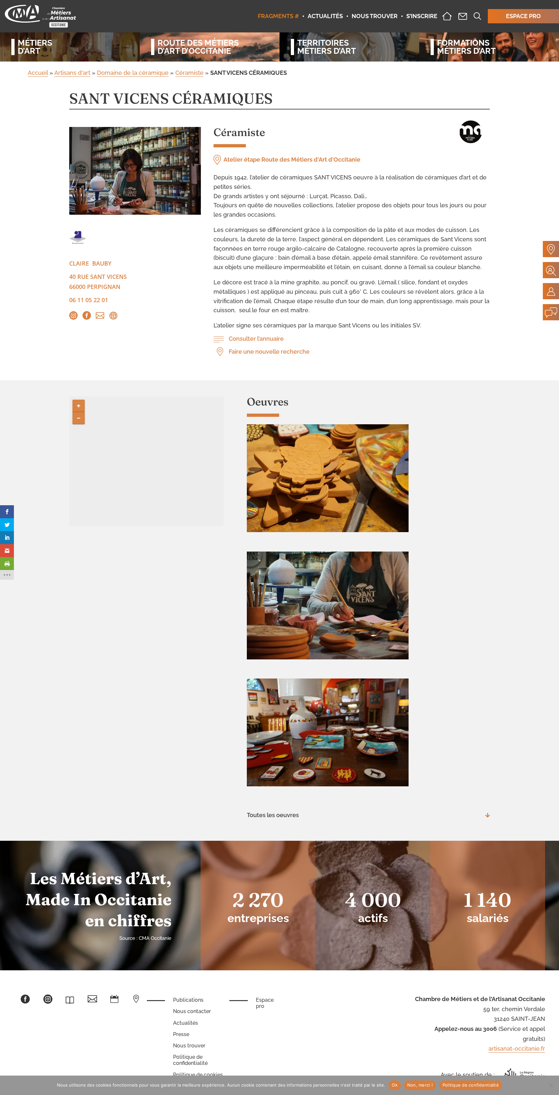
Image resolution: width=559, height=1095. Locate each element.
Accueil (38, 72)
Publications (188, 1000)
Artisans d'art (72, 72)
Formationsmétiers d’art (466, 47)
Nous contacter (192, 1011)
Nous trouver (189, 1046)
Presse (181, 1034)
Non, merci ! (420, 1085)
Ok (395, 1085)
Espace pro (265, 1003)
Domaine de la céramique (133, 72)
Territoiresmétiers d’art (326, 47)
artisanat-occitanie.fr (516, 1048)
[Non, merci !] (551, 1085)
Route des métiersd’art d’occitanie (198, 47)
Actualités (185, 1023)
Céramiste (189, 72)
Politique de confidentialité (190, 1060)
